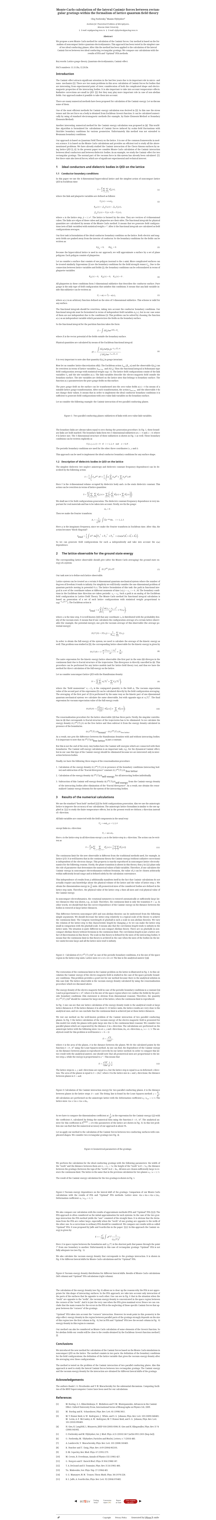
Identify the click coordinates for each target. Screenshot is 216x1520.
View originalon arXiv (130, 1501)
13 (97, 803)
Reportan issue (118, 1501)
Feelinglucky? (96, 1501)
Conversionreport (107, 1501)
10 (98, 617)
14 (147, 958)
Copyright (107, 1517)
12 (95, 901)
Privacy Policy (121, 1517)
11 (66, 809)
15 (153, 1212)
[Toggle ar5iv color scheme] (58, 1517)
